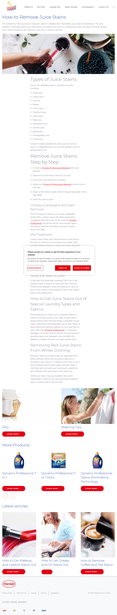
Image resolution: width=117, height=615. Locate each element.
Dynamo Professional (54, 330)
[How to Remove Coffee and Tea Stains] (98, 544)
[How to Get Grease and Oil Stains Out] (58, 544)
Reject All (63, 268)
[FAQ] (29, 413)
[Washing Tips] (88, 413)
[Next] (12, 496)
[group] (58, 475)
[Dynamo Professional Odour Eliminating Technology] (98, 472)
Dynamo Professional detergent (56, 168)
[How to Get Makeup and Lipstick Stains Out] (19, 544)
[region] (59, 260)
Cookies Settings (34, 268)
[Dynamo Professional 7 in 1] (19, 472)
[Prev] (5, 496)
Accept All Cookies (82, 268)
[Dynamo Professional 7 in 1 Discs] (58, 472)
